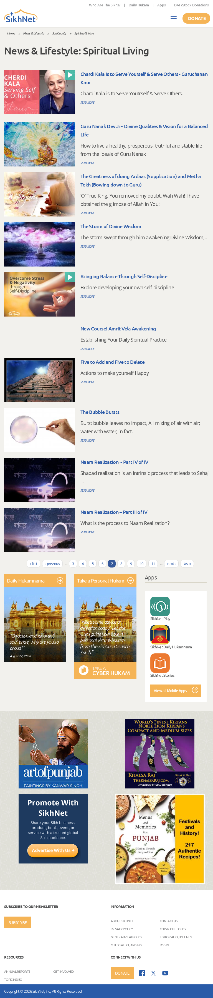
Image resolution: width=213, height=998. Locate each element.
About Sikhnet (122, 921)
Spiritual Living (83, 33)
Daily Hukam (139, 5)
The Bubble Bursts (99, 412)
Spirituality (59, 33)
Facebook (142, 973)
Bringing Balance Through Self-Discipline (123, 276)
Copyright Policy (173, 929)
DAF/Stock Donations (191, 5)
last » (187, 563)
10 (141, 563)
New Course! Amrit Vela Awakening (118, 328)
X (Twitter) (154, 973)
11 (153, 563)
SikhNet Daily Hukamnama (171, 646)
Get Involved (63, 971)
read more (87, 102)
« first (33, 563)
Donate (197, 18)
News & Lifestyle (33, 33)
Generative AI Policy (126, 937)
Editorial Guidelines (176, 937)
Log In (164, 945)
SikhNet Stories (162, 675)
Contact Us (168, 921)
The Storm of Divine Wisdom (110, 226)
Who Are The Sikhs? (104, 5)
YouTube (165, 973)
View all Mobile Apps (170, 690)
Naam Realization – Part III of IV (113, 512)
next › (171, 563)
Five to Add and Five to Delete (112, 362)
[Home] (20, 16)
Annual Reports (17, 971)
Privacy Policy (122, 929)
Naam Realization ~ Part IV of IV (114, 462)
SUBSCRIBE (18, 922)
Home (11, 33)
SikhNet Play (160, 618)
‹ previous (52, 563)
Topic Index (13, 979)
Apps (161, 5)
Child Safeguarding (126, 945)
